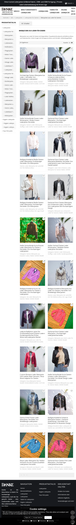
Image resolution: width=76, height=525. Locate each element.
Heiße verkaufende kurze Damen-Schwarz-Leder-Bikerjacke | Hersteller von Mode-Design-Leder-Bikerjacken (60, 377)
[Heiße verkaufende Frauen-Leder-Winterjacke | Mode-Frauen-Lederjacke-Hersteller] (32, 102)
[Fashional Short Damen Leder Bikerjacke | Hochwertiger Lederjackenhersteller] (60, 102)
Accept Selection (37, 517)
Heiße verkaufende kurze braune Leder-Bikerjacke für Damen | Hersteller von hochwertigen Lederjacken (31, 248)
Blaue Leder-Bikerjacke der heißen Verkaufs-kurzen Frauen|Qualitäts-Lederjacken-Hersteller (32, 462)
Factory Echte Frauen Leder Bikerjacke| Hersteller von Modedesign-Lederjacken (29, 419)
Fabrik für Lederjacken (54, 11)
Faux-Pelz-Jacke (73, 11)
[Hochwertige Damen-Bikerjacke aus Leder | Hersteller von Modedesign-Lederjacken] (32, 60)
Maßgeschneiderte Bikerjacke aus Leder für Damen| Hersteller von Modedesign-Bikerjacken (60, 290)
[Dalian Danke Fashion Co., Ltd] (7, 9)
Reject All (27, 517)
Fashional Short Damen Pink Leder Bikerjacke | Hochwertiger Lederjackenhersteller (60, 462)
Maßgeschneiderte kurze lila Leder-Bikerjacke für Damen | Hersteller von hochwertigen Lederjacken (30, 291)
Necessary (27, 521)
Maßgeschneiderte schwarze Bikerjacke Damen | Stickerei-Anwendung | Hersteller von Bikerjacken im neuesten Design (59, 420)
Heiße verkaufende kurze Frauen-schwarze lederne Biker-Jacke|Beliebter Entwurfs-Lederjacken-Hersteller (60, 78)
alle (12, 18)
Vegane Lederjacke (65, 11)
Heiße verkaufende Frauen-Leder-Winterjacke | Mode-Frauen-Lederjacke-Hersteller (32, 120)
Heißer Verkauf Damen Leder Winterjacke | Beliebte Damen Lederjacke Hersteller (58, 247)
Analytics (34, 521)
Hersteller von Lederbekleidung (7, 13)
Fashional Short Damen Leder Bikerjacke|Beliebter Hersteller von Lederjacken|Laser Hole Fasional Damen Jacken (60, 162)
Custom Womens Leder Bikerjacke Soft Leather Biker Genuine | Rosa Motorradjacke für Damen (32, 376)
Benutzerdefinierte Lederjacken (29, 11)
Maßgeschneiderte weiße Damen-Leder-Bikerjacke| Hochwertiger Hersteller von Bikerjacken (32, 204)
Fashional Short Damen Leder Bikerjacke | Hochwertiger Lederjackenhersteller (58, 120)
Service (16, 11)
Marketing (51, 521)
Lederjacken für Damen (32, 18)
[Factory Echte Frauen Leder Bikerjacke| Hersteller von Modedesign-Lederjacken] (32, 402)
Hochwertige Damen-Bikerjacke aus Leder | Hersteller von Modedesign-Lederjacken (32, 77)
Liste (69, 43)
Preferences (42, 521)
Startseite (6, 18)
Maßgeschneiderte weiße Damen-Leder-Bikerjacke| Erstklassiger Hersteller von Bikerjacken (32, 161)
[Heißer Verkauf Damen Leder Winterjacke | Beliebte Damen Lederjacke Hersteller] (60, 230)
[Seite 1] (21, 475)
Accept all (48, 517)
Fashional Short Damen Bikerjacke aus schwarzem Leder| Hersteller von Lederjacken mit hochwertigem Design (60, 205)
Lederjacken (43, 11)
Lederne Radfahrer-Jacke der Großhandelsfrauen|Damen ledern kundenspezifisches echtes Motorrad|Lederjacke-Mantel (32, 334)
